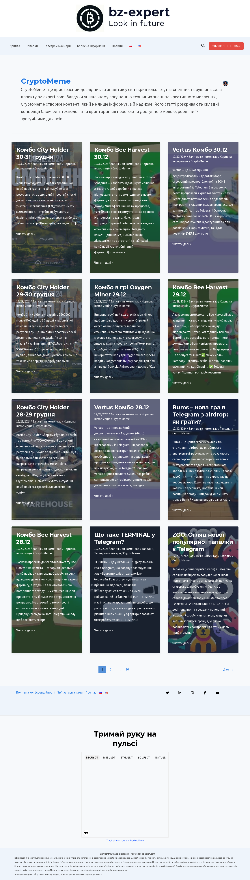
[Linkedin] (180, 692)
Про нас (90, 692)
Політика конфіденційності (35, 692)
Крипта (15, 46)
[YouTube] (217, 692)
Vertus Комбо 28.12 (121, 407)
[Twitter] (167, 692)
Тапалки (32, 46)
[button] (203, 46)
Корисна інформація (91, 46)
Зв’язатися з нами (70, 692)
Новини (117, 46)
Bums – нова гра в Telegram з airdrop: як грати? (200, 414)
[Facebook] (204, 692)
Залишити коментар (46, 164)
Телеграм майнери (57, 46)
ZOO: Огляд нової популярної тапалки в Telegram (202, 541)
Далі (228, 669)
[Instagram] (192, 692)
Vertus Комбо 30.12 (199, 149)
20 (127, 669)
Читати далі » (25, 234)
